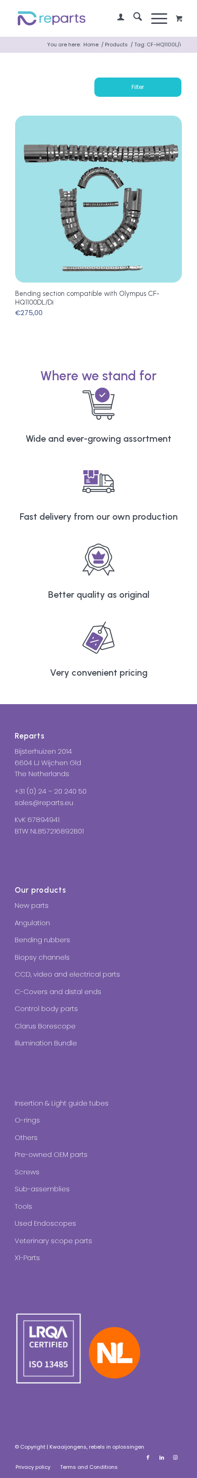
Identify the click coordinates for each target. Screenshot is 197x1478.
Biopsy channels (42, 957)
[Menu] (154, 18)
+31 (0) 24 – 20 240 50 (51, 791)
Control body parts (46, 1008)
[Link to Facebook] (148, 1457)
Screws (27, 1172)
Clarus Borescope (45, 1026)
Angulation (32, 923)
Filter (137, 87)
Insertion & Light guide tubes (62, 1103)
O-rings (27, 1120)
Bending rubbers (42, 940)
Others (26, 1137)
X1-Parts (27, 1257)
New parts (32, 905)
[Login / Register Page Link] (116, 18)
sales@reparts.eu (44, 802)
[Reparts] (81, 18)
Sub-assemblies (42, 1189)
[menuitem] (116, 18)
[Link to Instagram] (175, 1457)
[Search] (133, 18)
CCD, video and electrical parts (67, 974)
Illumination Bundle (46, 1043)
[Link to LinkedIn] (162, 1457)
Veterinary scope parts (53, 1240)
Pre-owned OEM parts (51, 1154)
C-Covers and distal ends (58, 991)
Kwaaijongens (68, 1446)
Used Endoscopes (45, 1223)
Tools (23, 1206)
